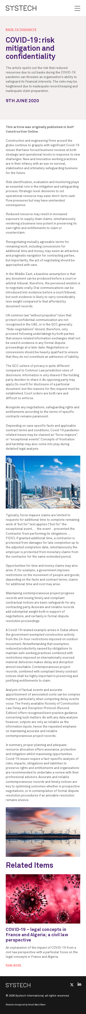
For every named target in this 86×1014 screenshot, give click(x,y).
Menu (77, 8)
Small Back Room (37, 1005)
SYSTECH (21, 8)
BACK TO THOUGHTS (21, 29)
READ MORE (13, 965)
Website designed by (26, 1005)
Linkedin (79, 984)
